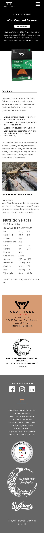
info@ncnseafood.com (22, 326)
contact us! (22, 366)
